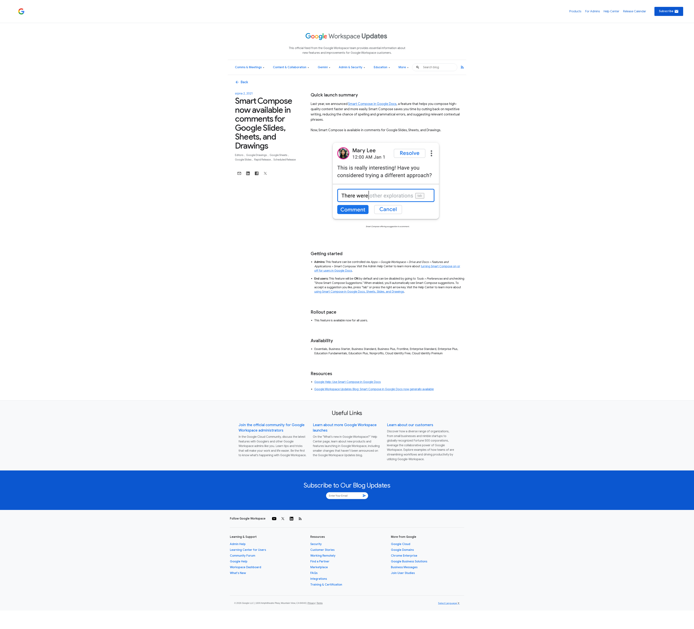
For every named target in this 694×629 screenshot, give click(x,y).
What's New (238, 573)
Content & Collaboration (291, 67)
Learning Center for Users (248, 550)
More (403, 67)
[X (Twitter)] (283, 518)
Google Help (238, 561)
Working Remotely (322, 556)
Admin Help (238, 544)
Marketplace (319, 567)
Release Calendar (634, 11)
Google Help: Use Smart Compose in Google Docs (347, 382)
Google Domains (402, 550)
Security (316, 544)
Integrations (318, 579)
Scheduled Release (284, 159)
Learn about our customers (410, 425)
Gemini (324, 67)
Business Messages (404, 567)
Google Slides (243, 159)
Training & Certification (326, 584)
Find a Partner (319, 561)
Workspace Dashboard (245, 567)
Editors (239, 155)
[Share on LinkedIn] (248, 173)
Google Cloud (400, 544)
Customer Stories (322, 550)
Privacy (311, 603)
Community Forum (242, 556)
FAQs (314, 573)
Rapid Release (262, 159)
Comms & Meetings (249, 67)
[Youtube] (274, 518)
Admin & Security (352, 67)
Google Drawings (256, 155)
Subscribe (669, 11)
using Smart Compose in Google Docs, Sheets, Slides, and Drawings (359, 292)
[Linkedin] (291, 518)
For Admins (592, 11)
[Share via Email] (239, 173)
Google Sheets (279, 155)
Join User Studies (403, 573)
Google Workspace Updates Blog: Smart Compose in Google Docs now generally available (374, 389)
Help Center (611, 11)
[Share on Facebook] (256, 173)
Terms (320, 603)
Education (382, 67)
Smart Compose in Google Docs (372, 104)
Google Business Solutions (409, 561)
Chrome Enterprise (404, 556)
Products (575, 11)
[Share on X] (265, 173)
